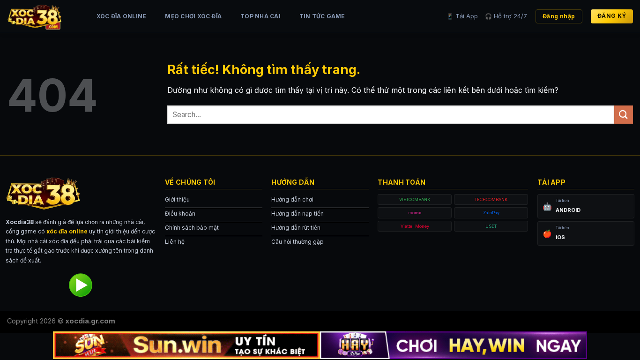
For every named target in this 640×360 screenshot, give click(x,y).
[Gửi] (623, 114)
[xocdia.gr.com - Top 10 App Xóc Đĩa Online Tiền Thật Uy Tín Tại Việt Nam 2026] (42, 16)
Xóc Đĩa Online (121, 16)
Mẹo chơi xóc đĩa (193, 16)
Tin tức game (322, 16)
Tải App (462, 16)
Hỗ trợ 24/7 (506, 16)
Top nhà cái (260, 16)
